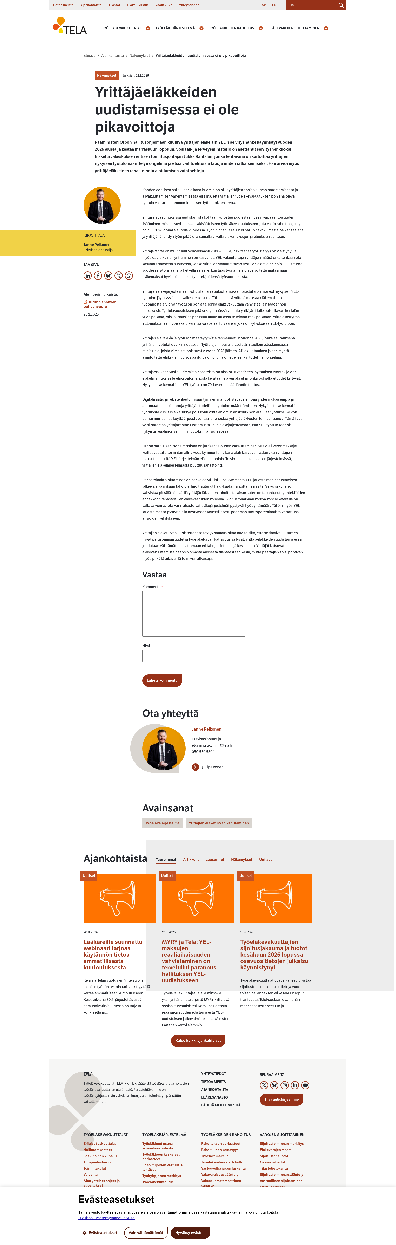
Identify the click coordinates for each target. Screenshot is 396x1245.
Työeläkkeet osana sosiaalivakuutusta (157, 1146)
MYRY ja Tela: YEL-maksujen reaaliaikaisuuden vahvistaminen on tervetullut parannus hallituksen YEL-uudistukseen (189, 961)
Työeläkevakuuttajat (121, 28)
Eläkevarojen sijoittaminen (293, 28)
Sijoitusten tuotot (274, 1156)
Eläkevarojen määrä (275, 1150)
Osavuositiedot (272, 1162)
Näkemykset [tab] (241, 860)
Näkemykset (106, 75)
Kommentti (152, 587)
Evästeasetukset (103, 1233)
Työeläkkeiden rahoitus (231, 28)
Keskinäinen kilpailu (100, 1156)
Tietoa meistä (63, 5)
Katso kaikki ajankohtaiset (198, 1040)
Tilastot (114, 5)
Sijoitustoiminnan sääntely (281, 1175)
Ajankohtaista (90, 5)
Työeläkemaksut (214, 1156)
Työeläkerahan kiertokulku (222, 1162)
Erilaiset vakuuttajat (100, 1144)
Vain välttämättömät (146, 1233)
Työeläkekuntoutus (158, 1182)
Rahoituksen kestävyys (220, 1150)
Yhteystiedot (189, 5)
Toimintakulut (95, 1168)
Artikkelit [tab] (191, 860)
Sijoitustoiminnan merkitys (282, 1144)
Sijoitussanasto (272, 1187)
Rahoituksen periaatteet (220, 1144)
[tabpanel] (198, 953)
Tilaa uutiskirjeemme (281, 1099)
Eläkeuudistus (137, 5)
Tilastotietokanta (274, 1168)
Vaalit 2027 (164, 5)
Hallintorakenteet (98, 1150)
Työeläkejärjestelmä (175, 28)
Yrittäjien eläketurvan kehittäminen (219, 823)
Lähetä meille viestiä (221, 1105)
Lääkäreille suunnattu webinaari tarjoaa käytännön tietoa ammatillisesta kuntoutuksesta (113, 954)
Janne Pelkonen (207, 729)
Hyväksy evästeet (190, 1233)
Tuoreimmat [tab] (166, 860)
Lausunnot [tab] (215, 860)
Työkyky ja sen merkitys (161, 1176)
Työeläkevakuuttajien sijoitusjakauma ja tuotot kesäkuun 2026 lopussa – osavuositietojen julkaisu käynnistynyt (274, 954)
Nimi (146, 646)
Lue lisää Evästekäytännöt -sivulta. (106, 1218)
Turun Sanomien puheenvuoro (100, 304)
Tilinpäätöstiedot (98, 1162)
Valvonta (91, 1175)
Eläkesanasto (214, 1097)
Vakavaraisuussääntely (219, 1175)
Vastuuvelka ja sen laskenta (223, 1168)
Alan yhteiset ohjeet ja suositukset (102, 1183)
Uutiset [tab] (265, 860)
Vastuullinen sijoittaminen (281, 1181)
